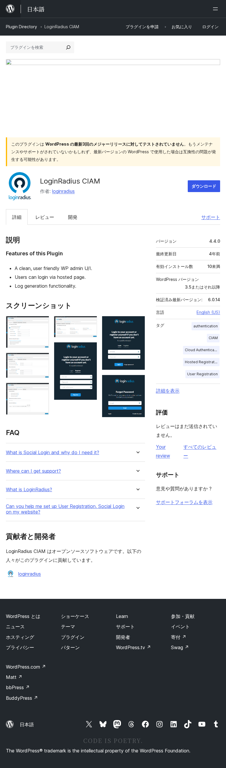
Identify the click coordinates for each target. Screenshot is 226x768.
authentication (205, 326)
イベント (180, 626)
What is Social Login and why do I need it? (52, 452)
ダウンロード (204, 186)
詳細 (16, 217)
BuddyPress (22, 698)
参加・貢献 (183, 616)
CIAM (213, 338)
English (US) (208, 312)
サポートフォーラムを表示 (184, 502)
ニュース (15, 626)
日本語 (27, 724)
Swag (180, 647)
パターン (70, 647)
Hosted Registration (202, 362)
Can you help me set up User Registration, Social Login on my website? (65, 509)
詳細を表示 (168, 391)
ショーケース (75, 616)
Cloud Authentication (202, 350)
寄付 (178, 637)
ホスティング (20, 637)
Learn (122, 616)
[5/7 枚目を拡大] (89, 350)
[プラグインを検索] (68, 47)
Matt (14, 677)
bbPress (18, 687)
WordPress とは (23, 616)
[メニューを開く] (216, 9)
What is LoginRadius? (29, 489)
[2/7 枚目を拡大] (41, 361)
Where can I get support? (33, 471)
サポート (210, 217)
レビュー (44, 217)
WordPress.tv (133, 647)
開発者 (123, 637)
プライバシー (20, 647)
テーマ (68, 626)
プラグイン (72, 637)
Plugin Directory (21, 26)
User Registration (202, 374)
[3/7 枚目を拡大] (41, 391)
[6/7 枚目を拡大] (137, 324)
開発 (72, 217)
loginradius (63, 191)
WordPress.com (26, 667)
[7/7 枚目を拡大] (137, 383)
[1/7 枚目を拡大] (41, 324)
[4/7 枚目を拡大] (89, 324)
